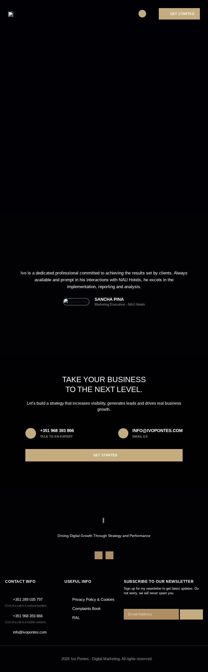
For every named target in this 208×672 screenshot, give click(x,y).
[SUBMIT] (191, 614)
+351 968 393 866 (57, 430)
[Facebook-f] (98, 555)
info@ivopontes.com (157, 430)
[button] (127, 14)
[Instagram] (109, 555)
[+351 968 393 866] (30, 433)
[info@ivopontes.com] (123, 433)
